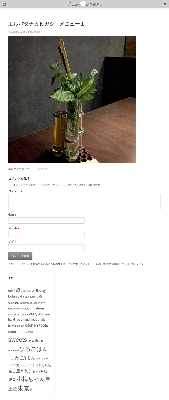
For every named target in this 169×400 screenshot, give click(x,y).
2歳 (23, 291)
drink (41, 314)
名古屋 (14, 371)
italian (20, 326)
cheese (33, 302)
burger (33, 296)
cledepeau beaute (18, 314)
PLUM (19, 31)
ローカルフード (22, 364)
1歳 (16, 289)
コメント (15, 191)
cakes (13, 302)
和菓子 (26, 370)
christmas (37, 308)
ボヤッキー (42, 358)
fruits (47, 314)
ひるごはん (33, 348)
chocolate (23, 308)
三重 (38, 365)
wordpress (13, 349)
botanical (15, 296)
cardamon (24, 302)
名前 (12, 214)
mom (12, 331)
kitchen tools (36, 325)
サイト (12, 241)
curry (33, 313)
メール (13, 228)
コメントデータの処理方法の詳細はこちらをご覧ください (112, 263)
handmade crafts (34, 319)
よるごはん (22, 357)
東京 (23, 387)
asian (28, 290)
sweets (17, 339)
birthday (39, 290)
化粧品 (46, 365)
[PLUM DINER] (84, 5)
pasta (21, 331)
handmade (15, 319)
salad (29, 332)
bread (25, 296)
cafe (39, 296)
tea (29, 341)
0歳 (10, 290)
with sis (37, 340)
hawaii (12, 325)
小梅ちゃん (31, 378)
